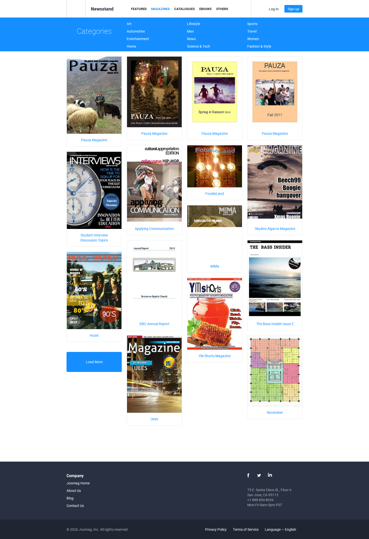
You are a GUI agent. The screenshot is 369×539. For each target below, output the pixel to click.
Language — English (281, 529)
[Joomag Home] (76, 8)
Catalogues (184, 9)
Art (129, 23)
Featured (139, 9)
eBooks (205, 9)
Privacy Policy (216, 529)
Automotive (136, 31)
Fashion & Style (259, 46)
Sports (252, 23)
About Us (74, 490)
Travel (252, 31)
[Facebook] (248, 475)
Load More (94, 361)
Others (222, 9)
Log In (274, 9)
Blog (70, 498)
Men (190, 31)
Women (253, 38)
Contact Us (75, 505)
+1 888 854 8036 (260, 499)
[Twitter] (259, 475)
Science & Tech (198, 46)
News (191, 38)
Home (131, 46)
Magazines (160, 9)
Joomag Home (78, 483)
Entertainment (138, 38)
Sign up (293, 9)
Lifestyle (193, 23)
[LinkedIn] (270, 475)
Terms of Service (246, 529)
